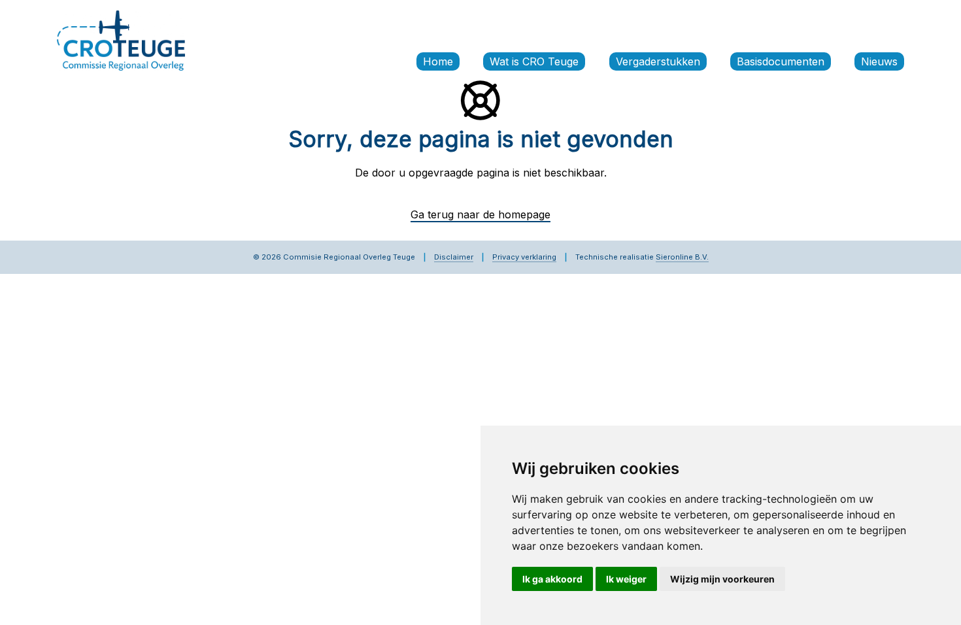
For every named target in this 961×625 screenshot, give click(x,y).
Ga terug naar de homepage (480, 214)
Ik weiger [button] (626, 578)
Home (438, 61)
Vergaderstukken (658, 61)
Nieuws (879, 61)
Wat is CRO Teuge (534, 61)
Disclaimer (453, 257)
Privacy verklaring (524, 257)
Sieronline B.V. (682, 257)
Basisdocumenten (780, 61)
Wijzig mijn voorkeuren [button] (722, 578)
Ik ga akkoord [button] (552, 578)
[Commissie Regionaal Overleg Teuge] (121, 39)
